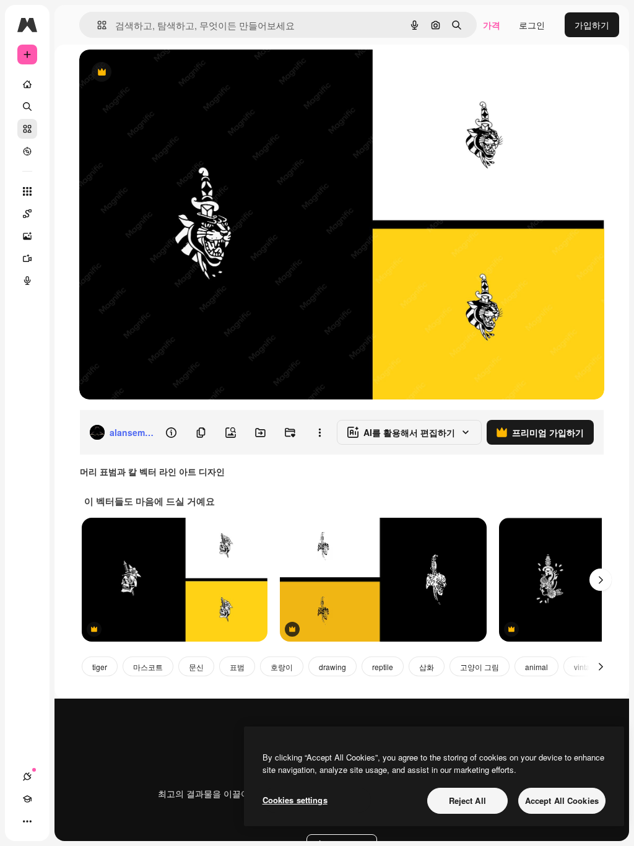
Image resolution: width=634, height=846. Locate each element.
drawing (332, 666)
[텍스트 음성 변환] (27, 280)
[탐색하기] (27, 151)
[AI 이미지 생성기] (27, 236)
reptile (382, 666)
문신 (196, 666)
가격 (491, 25)
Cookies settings (295, 800)
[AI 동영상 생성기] (27, 258)
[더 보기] (27, 821)
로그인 (532, 25)
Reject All (467, 800)
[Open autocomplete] (97, 25)
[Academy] (27, 799)
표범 (237, 666)
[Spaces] (27, 214)
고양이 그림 (479, 666)
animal (536, 666)
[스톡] (27, 129)
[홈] (27, 84)
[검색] (27, 106)
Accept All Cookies (562, 800)
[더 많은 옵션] (319, 432)
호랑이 (282, 666)
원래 (150, 72)
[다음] (600, 580)
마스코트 (148, 666)
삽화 (426, 666)
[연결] (27, 777)
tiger (99, 666)
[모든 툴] (27, 191)
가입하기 (592, 25)
